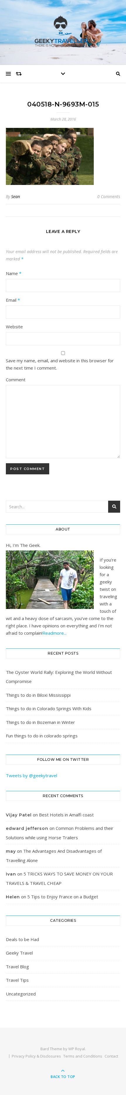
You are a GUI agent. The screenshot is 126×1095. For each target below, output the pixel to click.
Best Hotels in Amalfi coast (66, 815)
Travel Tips (17, 980)
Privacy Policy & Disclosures (36, 1056)
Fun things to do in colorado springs (42, 736)
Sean (15, 196)
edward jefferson (27, 828)
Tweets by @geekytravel (31, 775)
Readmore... (54, 633)
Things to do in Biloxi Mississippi (38, 695)
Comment (15, 379)
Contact (111, 1056)
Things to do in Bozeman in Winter (40, 722)
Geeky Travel (19, 953)
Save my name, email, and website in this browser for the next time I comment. (60, 364)
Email (13, 300)
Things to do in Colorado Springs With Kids (48, 708)
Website (14, 326)
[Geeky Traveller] (63, 31)
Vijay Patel (19, 815)
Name (13, 273)
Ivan (11, 874)
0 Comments (108, 196)
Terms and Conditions (82, 1056)
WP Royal (76, 1048)
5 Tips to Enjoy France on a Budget (62, 897)
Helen (13, 897)
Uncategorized (21, 994)
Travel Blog (17, 966)
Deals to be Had (22, 939)
